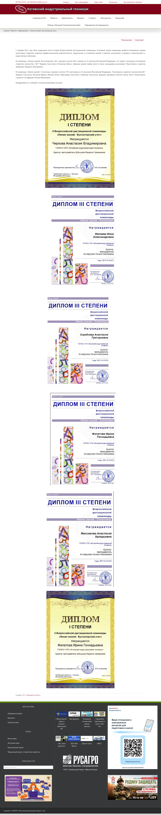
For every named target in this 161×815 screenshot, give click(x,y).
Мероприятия (30, 695)
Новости (37, 695)
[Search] (111, 24)
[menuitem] (64, 2)
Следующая (138, 40)
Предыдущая (126, 40)
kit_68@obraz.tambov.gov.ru (37, 2)
